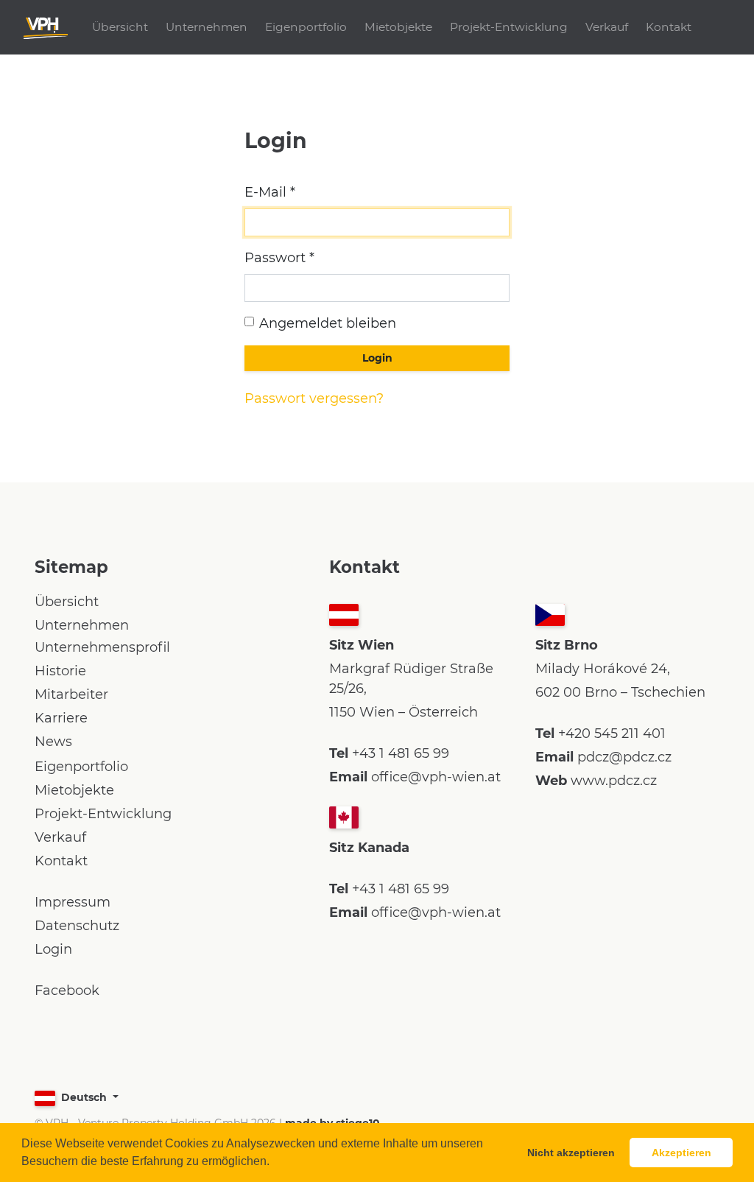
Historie (60, 671)
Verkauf (606, 27)
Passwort (275, 258)
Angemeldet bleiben (327, 323)
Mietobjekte (398, 27)
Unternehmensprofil (102, 647)
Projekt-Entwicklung (509, 27)
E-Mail (265, 192)
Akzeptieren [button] (681, 1152)
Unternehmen (206, 27)
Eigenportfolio (306, 27)
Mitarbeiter (71, 694)
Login (53, 949)
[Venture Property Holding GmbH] (46, 27)
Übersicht (120, 27)
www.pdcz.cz (614, 781)
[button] (274, 1163)
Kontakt (668, 27)
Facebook (67, 990)
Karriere (61, 718)
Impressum (72, 902)
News (53, 742)
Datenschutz (77, 926)
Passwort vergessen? (314, 398)
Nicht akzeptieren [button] (571, 1152)
